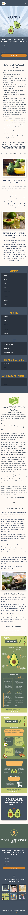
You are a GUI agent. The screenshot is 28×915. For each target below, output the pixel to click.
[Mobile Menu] (25, 3)
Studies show (9, 120)
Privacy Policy (18, 905)
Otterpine (16, 912)
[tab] (14, 275)
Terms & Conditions (11, 905)
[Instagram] (14, 876)
